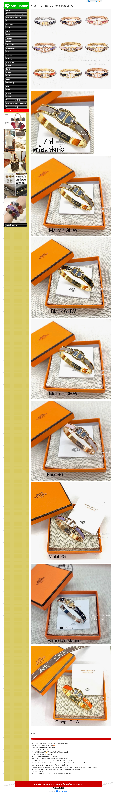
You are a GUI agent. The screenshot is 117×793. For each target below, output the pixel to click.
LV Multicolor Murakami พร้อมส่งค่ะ (42, 754)
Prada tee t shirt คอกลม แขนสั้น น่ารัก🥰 (43, 745)
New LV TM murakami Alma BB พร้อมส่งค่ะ (44, 756)
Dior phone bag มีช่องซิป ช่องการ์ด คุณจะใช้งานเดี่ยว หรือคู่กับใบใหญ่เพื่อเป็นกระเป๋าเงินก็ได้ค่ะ (59, 763)
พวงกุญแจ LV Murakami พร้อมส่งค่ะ (42, 750)
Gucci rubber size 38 (37, 771)
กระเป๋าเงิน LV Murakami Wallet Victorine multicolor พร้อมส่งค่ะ (50, 758)
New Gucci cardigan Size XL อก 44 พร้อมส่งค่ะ (45, 747)
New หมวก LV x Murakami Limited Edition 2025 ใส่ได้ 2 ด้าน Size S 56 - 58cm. (54, 761)
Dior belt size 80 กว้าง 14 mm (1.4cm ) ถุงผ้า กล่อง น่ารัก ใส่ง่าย (50, 765)
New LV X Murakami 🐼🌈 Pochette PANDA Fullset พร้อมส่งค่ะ (50, 752)
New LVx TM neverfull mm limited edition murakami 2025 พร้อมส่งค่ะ (51, 773)
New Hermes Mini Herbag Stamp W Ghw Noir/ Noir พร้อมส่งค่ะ (50, 743)
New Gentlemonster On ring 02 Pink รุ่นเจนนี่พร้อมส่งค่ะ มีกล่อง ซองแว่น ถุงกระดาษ (56, 769)
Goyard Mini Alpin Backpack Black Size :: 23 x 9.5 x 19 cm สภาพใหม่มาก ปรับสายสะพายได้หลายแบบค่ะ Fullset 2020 (65, 767)
